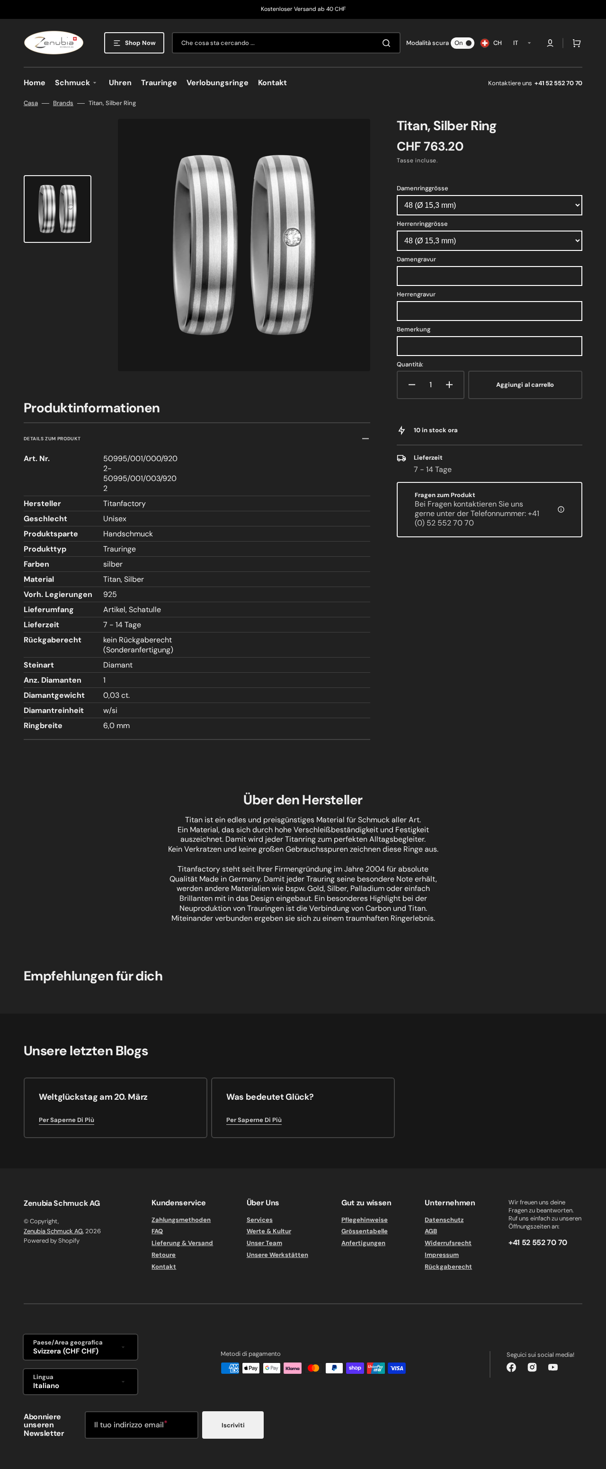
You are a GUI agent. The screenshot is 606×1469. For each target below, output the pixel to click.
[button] (550, 43)
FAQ (157, 1231)
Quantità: (410, 364)
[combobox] (286, 42)
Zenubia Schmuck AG (53, 1231)
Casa (31, 103)
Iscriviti (233, 1425)
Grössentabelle (364, 1231)
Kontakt (164, 1267)
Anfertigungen (363, 1243)
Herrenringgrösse (422, 224)
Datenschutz (444, 1220)
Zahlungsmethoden (181, 1220)
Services (260, 1220)
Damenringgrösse (422, 188)
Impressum (442, 1255)
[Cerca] (388, 43)
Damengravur (416, 259)
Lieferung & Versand (182, 1243)
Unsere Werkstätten (277, 1255)
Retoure (164, 1255)
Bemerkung (413, 329)
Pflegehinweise (364, 1220)
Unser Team (264, 1243)
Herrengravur (416, 294)
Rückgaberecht (448, 1267)
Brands (63, 103)
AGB (431, 1231)
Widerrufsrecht (448, 1243)
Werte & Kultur (269, 1231)
